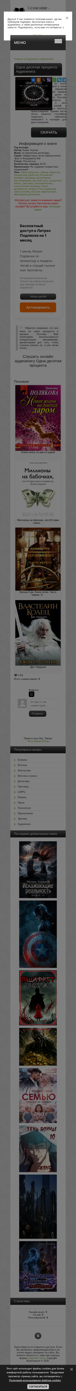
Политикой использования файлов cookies (35, 1380)
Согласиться (38, 1386)
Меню (20, 43)
